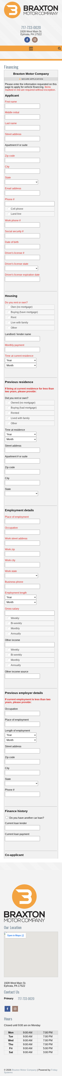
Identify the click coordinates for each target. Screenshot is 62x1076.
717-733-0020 (31, 27)
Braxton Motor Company (24, 1070)
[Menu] (31, 48)
